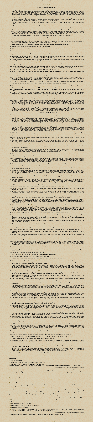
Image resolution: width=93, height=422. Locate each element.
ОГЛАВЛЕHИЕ (46, 1)
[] (17, 32)
